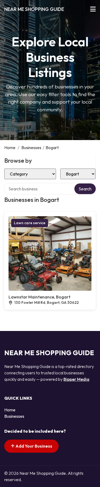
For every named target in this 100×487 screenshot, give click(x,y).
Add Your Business (33, 446)
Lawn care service (29, 222)
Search (85, 188)
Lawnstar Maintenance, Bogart (39, 297)
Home (9, 147)
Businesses (31, 147)
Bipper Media (76, 379)
